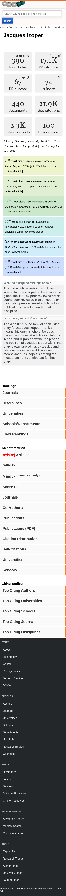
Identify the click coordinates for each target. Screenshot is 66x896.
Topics (7, 779)
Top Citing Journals (19, 621)
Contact (7, 664)
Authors (13, 27)
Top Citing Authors (19, 590)
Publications (13, 518)
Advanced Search (13, 818)
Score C (10, 487)
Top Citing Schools (19, 611)
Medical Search (12, 826)
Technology (10, 656)
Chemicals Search (14, 833)
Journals (10, 392)
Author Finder (11, 865)
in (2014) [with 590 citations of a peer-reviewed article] (33, 246)
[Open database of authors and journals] (13, 2)
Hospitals (8, 739)
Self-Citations (14, 549)
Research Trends (13, 858)
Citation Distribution (20, 539)
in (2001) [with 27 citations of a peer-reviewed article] (32, 186)
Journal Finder (11, 880)
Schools (10, 570)
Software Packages (14, 793)
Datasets (8, 786)
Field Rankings (15, 434)
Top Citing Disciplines (21, 632)
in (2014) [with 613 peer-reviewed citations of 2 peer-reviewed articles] (29, 226)
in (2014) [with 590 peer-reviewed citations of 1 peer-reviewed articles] (32, 267)
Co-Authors (13, 508)
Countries (9, 753)
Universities (13, 413)
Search (8, 20)
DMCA (7, 685)
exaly (3, 27)
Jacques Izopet (29, 27)
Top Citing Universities (22, 601)
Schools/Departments (21, 424)
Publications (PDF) (19, 528)
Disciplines (12, 403)
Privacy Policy (11, 671)
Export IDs (9, 851)
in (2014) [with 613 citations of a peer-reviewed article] (33, 206)
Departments (10, 732)
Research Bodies (13, 746)
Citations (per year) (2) (26, 141)
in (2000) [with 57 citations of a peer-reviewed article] (32, 166)
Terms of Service (13, 678)
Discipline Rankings (52, 27)
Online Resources (14, 800)
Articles (16, 455)
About (6, 649)
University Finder (13, 872)
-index (9, 465)
